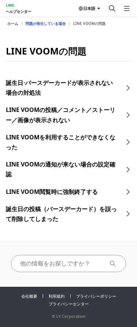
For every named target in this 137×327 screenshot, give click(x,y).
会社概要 (29, 296)
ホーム (12, 23)
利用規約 (57, 296)
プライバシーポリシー (96, 296)
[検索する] (112, 8)
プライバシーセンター (69, 304)
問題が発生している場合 (46, 23)
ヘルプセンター (18, 11)
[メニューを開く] (126, 8)
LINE (10, 5)
